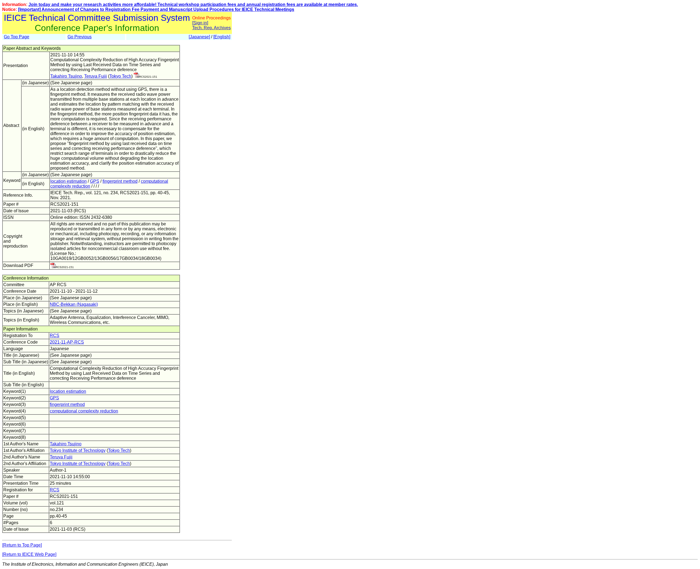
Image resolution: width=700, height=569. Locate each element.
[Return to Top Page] (22, 545)
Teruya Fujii (95, 76)
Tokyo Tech (120, 76)
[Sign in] (200, 23)
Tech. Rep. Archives (211, 27)
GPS (94, 181)
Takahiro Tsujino (66, 76)
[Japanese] (199, 36)
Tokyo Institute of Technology (78, 450)
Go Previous (80, 36)
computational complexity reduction (84, 411)
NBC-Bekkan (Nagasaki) (74, 304)
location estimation (68, 181)
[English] (221, 36)
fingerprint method (120, 181)
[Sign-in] (136, 76)
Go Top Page (16, 36)
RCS (54, 335)
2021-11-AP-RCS (67, 342)
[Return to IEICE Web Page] (29, 554)
